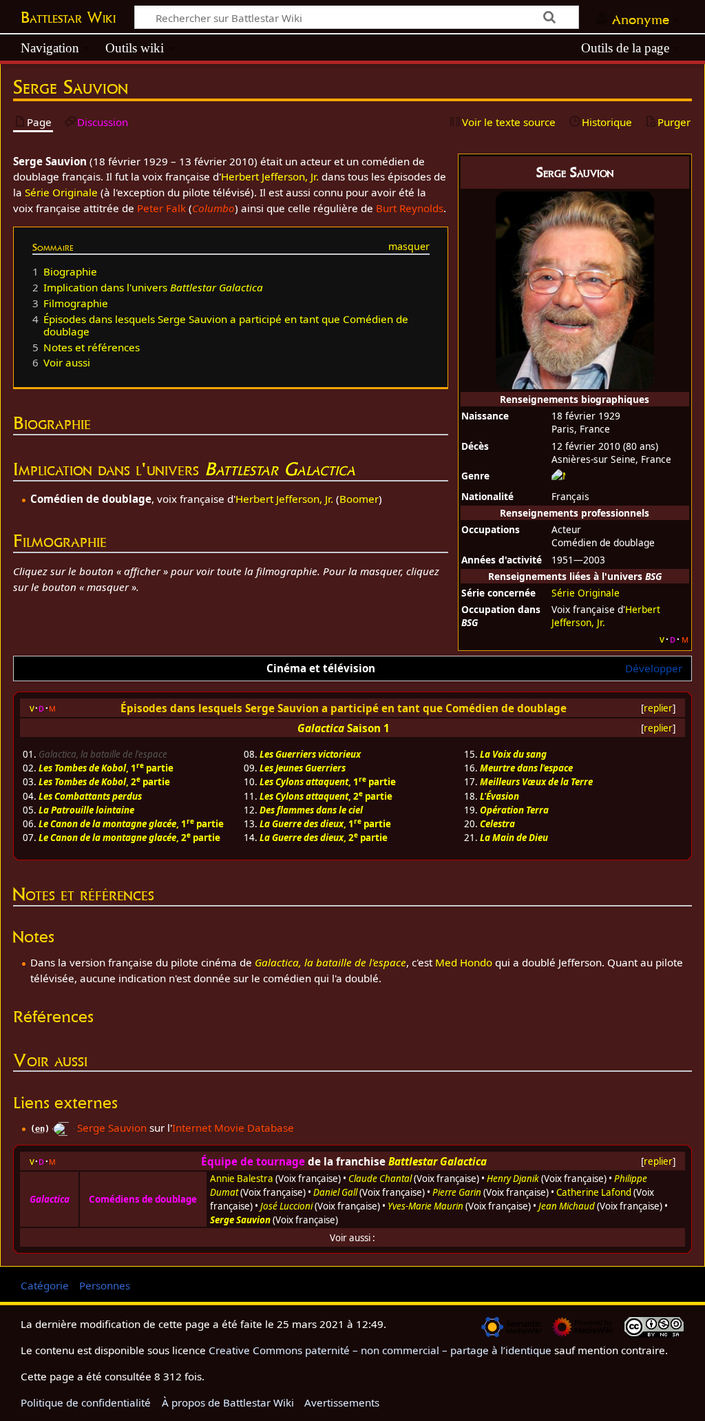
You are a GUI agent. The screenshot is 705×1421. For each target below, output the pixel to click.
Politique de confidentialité (86, 1402)
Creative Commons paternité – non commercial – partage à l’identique (380, 1350)
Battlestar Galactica (279, 468)
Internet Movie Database (233, 1127)
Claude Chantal (380, 1178)
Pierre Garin (456, 1192)
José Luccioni (286, 1206)
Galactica (320, 728)
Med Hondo (463, 962)
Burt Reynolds (409, 208)
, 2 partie (104, 782)
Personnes (104, 1285)
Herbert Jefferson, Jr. (270, 176)
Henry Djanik (513, 1178)
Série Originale (585, 592)
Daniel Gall (335, 1192)
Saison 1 (368, 728)
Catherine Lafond (593, 1192)
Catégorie (45, 1285)
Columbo (213, 208)
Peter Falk (161, 208)
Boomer (359, 499)
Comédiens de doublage (143, 1199)
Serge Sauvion (112, 1127)
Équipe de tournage (253, 1161)
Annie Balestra (241, 1178)
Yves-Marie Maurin (425, 1206)
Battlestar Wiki (68, 17)
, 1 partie (106, 768)
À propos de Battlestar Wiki (228, 1402)
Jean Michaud (566, 1206)
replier (658, 708)
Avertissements (341, 1402)
